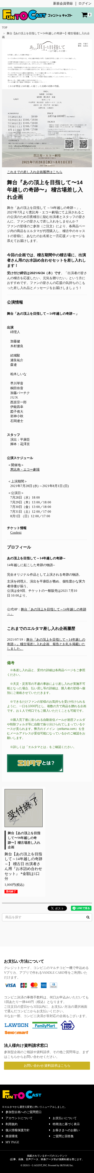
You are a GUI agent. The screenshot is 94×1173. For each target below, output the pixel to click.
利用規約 (12, 1124)
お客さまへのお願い (66, 1130)
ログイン (84, 3)
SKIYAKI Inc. (66, 1165)
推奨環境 (12, 1136)
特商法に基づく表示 (66, 1124)
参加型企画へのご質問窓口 (24, 1112)
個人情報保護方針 (18, 1130)
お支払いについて (65, 1118)
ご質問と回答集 (63, 1136)
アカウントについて (19, 1118)
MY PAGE (12, 1142)
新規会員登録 (63, 3)
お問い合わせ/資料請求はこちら (47, 1065)
